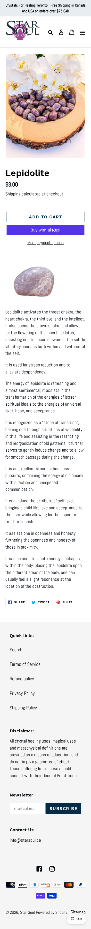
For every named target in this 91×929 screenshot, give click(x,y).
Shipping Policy (23, 708)
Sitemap (78, 912)
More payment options (45, 242)
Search (16, 650)
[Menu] (82, 32)
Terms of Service (25, 664)
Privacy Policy (22, 693)
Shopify (61, 912)
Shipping (13, 194)
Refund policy (22, 679)
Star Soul (28, 912)
